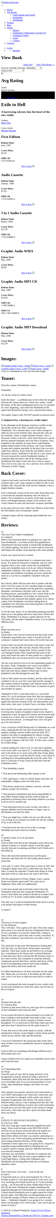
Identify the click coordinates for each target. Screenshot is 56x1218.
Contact (16, 40)
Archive (10, 43)
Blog (9, 25)
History (16, 30)
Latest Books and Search (24, 15)
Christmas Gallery (21, 35)
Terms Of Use (37, 1210)
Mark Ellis (6, 123)
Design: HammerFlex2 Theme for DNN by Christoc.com (27, 1215)
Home (9, 10)
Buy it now (27, 166)
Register (16, 50)
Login (15, 38)
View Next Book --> (45, 64)
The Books (12, 12)
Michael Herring (8, 130)
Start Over (28, 64)
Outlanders (18, 17)
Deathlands (18, 20)
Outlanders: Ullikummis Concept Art (29, 33)
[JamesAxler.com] (9, 2)
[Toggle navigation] (2, 5)
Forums (10, 22)
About (10, 28)
